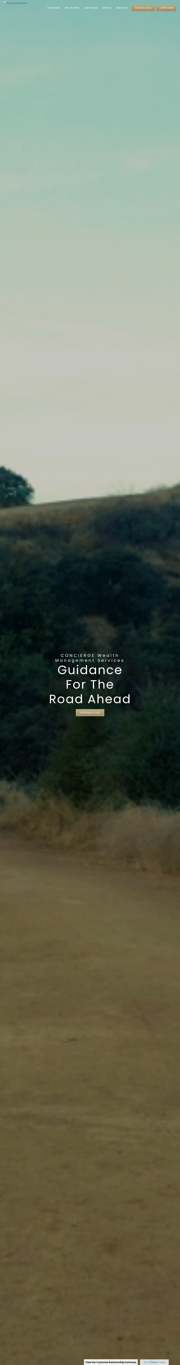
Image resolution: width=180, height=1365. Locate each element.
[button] (53, 8)
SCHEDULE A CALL (90, 712)
